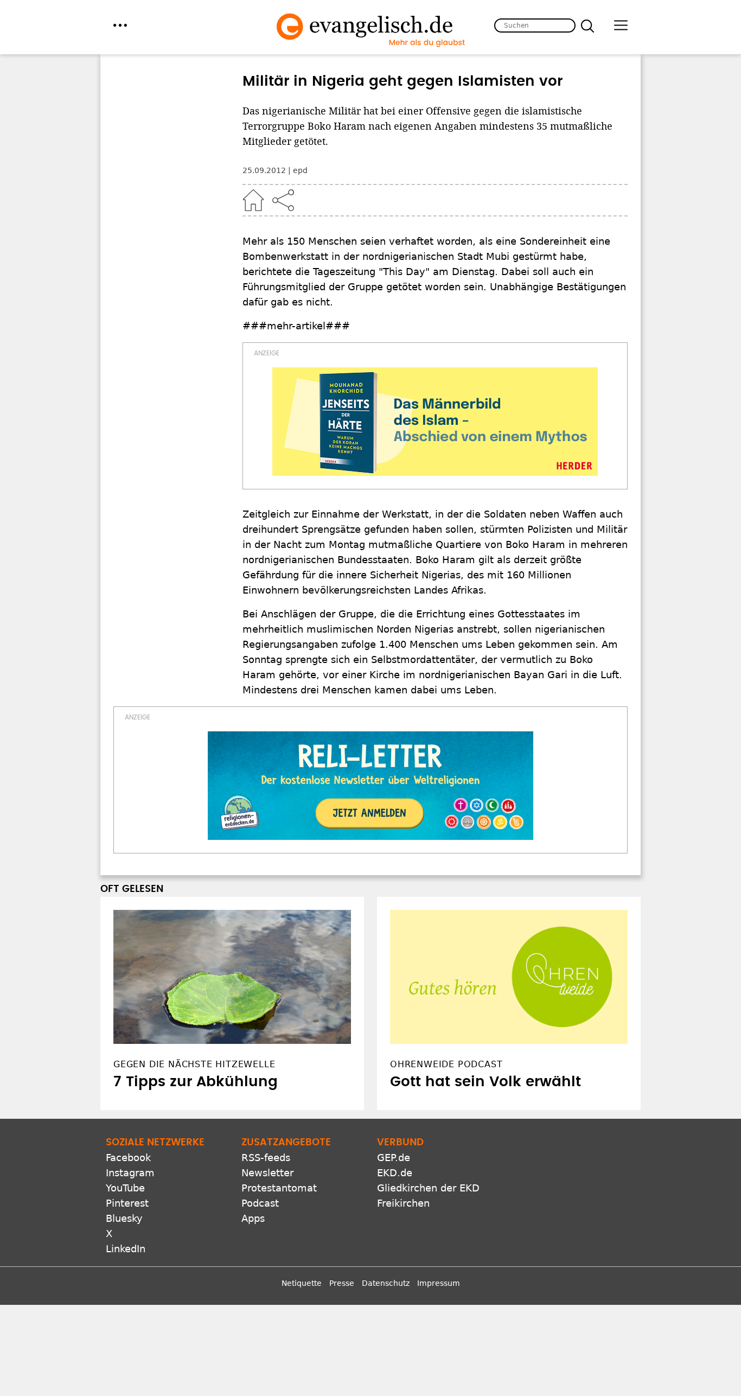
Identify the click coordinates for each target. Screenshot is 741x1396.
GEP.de (393, 1157)
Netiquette (302, 1283)
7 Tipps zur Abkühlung (195, 1082)
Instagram (130, 1172)
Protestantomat (279, 1188)
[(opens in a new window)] (435, 421)
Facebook (128, 1157)
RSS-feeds (265, 1157)
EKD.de (394, 1172)
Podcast (260, 1203)
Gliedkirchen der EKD (428, 1188)
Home (253, 200)
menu (120, 25)
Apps (253, 1218)
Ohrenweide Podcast (446, 1064)
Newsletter (267, 1172)
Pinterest (127, 1203)
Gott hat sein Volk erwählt (485, 1082)
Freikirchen (403, 1203)
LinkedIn (125, 1248)
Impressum (438, 1283)
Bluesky (124, 1218)
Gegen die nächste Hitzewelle (194, 1064)
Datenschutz (386, 1283)
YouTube (125, 1188)
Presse (341, 1283)
